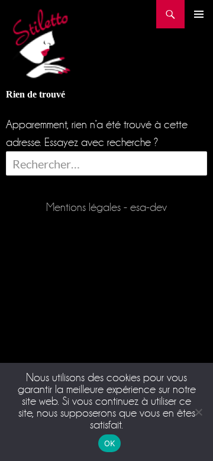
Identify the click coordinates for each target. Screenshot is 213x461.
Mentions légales (83, 207)
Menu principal (199, 14)
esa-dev (148, 207)
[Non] (198, 412)
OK (109, 443)
